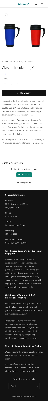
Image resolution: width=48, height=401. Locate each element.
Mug (4, 74)
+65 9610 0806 (11, 234)
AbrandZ (20, 396)
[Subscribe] (37, 386)
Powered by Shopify (29, 396)
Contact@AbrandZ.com (15, 225)
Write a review (24, 174)
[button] (5, 4)
